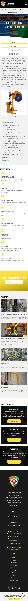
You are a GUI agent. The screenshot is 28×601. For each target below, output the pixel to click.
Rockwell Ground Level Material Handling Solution (14, 314)
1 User (12, 154)
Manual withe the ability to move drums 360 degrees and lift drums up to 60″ (15, 138)
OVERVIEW (14, 42)
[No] (25, 596)
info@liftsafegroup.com (15, 540)
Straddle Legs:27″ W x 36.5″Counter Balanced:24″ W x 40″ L (12, 128)
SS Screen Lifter (5, 388)
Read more (16, 598)
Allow (11, 598)
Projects (14, 50)
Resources (6, 157)
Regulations (6, 160)
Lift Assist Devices (5, 363)
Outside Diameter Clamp (14, 133)
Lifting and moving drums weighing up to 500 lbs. (15, 144)
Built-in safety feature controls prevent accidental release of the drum (15, 150)
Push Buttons (11, 147)
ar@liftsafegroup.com (14, 549)
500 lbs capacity (14, 142)
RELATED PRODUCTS (14, 54)
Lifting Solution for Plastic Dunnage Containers (13, 339)
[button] (12, 116)
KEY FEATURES (14, 46)
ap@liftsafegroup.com (14, 545)
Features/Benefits (8, 122)
